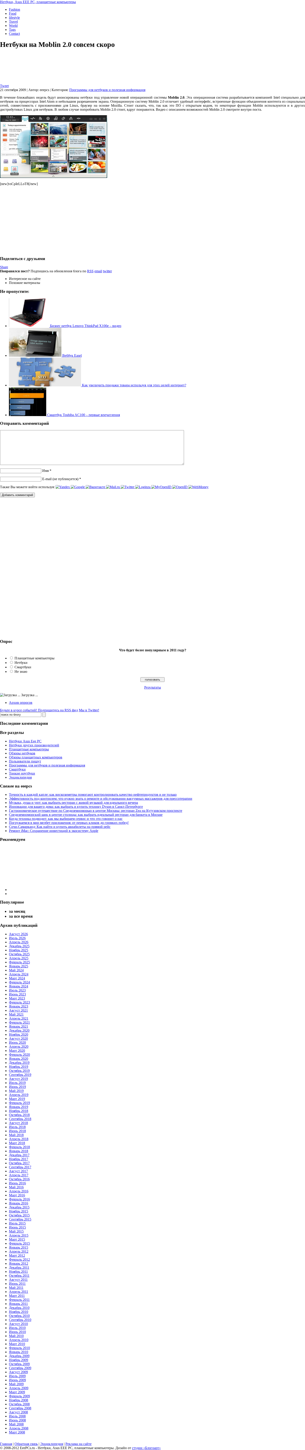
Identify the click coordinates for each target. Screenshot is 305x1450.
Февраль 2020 (19, 1054)
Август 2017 (18, 1171)
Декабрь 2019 (19, 1063)
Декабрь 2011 (19, 1267)
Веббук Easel (71, 355)
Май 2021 (16, 1014)
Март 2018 (17, 1143)
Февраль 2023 (19, 1002)
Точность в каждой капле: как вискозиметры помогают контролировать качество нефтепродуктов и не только (93, 794)
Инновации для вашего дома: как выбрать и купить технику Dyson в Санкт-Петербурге (76, 806)
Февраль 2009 (19, 1396)
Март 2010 (17, 1344)
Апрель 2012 (18, 1251)
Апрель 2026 (18, 942)
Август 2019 (18, 1079)
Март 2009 (17, 1392)
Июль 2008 (17, 1416)
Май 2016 (16, 1187)
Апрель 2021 (18, 1018)
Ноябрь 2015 (18, 1211)
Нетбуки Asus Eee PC (25, 741)
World (13, 25)
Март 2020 (17, 1050)
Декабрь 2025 (19, 946)
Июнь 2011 (17, 1283)
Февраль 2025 (19, 962)
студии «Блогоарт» (146, 1448)
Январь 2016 (18, 1203)
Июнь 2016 (17, 1183)
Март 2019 (17, 1099)
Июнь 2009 (17, 1380)
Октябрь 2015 (19, 1215)
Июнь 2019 (17, 1087)
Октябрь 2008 (19, 1404)
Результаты (152, 687)
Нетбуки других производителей (34, 745)
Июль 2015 (17, 1223)
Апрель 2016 (18, 1191)
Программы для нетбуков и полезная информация (107, 90)
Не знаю (21, 671)
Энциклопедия (20, 777)
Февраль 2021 (19, 1022)
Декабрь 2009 (19, 1356)
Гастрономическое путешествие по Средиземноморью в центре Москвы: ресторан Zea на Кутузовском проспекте (95, 810)
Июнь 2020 (17, 1042)
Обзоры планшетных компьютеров (35, 757)
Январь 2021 (18, 1026)
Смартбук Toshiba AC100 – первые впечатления (83, 415)
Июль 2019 (17, 1083)
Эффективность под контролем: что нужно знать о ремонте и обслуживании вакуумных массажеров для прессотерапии (100, 798)
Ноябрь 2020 (18, 1034)
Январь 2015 (18, 1247)
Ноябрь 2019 (18, 1067)
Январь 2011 (18, 1304)
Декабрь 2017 (19, 1155)
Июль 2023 (17, 990)
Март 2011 (17, 1296)
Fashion (14, 9)
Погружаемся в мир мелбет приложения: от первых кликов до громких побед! (69, 823)
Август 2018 (18, 1123)
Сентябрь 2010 (20, 1320)
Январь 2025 (18, 966)
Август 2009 (18, 1372)
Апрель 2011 (18, 1292)
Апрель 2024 (18, 974)
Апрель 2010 (18, 1340)
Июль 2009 (17, 1376)
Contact (14, 33)
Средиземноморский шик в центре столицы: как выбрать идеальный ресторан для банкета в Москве (86, 815)
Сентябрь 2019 (20, 1075)
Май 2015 (16, 1231)
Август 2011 (18, 1279)
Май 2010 (16, 1336)
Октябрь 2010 (19, 1316)
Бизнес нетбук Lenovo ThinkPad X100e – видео (85, 326)
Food (12, 13)
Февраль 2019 (19, 1103)
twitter (107, 271)
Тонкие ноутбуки (22, 773)
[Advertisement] (37, 221)
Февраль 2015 (19, 1243)
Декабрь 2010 (19, 1308)
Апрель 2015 (18, 1235)
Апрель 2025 (18, 958)
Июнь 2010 (17, 1332)
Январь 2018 (18, 1151)
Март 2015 (17, 1239)
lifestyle (14, 17)
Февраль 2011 (19, 1300)
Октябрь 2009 (19, 1364)
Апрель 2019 (18, 1095)
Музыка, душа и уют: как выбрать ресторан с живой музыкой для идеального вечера (73, 802)
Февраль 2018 (19, 1147)
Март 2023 (17, 998)
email (98, 271)
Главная (6, 1444)
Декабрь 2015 (19, 1207)
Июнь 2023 (17, 994)
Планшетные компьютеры (34, 658)
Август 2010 (18, 1324)
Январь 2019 (18, 1107)
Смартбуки (23, 667)
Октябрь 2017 (19, 1163)
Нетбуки (21, 663)
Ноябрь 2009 (18, 1360)
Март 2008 (17, 1432)
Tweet (4, 86)
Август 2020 (18, 1038)
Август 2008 (18, 1412)
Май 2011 (16, 1288)
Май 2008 (16, 1424)
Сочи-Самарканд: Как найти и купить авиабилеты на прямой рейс (60, 827)
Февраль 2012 (19, 1259)
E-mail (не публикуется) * (61, 479)
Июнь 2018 (17, 1131)
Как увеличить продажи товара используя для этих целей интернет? (133, 385)
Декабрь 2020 (19, 1030)
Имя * (46, 471)
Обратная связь (26, 1444)
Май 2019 (16, 1091)
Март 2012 (17, 1255)
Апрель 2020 (18, 1046)
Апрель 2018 (18, 1139)
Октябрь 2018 (19, 1115)
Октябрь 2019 (19, 1071)
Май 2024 (16, 970)
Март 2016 (17, 1195)
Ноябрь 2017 (18, 1159)
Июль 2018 (17, 1127)
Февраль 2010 (19, 1348)
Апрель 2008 (18, 1428)
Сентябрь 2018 (20, 1119)
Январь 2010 (18, 1352)
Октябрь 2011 (19, 1275)
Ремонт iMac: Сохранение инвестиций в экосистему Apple (53, 831)
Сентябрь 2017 (20, 1167)
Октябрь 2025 (19, 954)
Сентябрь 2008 (20, 1408)
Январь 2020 (18, 1058)
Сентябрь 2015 (20, 1219)
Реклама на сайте (78, 1444)
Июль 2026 (17, 938)
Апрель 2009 (18, 1388)
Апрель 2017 (18, 1175)
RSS (90, 271)
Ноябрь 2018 (18, 1111)
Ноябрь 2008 (18, 1400)
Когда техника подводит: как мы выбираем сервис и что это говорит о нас (66, 819)
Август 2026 (18, 934)
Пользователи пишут (25, 761)
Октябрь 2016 (19, 1179)
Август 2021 (18, 1010)
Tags (12, 29)
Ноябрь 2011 (18, 1271)
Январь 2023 (18, 1006)
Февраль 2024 (19, 982)
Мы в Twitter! (89, 710)
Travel (13, 21)
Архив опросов (20, 702)
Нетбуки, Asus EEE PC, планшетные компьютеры (38, 2)
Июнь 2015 (17, 1227)
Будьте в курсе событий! (39, 710)
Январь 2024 (18, 986)
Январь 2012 (18, 1263)
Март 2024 (17, 978)
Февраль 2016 (19, 1199)
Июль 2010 (17, 1328)
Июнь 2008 (17, 1420)
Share (4, 267)
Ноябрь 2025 (18, 950)
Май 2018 (16, 1135)
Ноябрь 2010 (18, 1312)
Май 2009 (16, 1384)
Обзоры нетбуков (22, 753)
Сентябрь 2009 (20, 1368)
